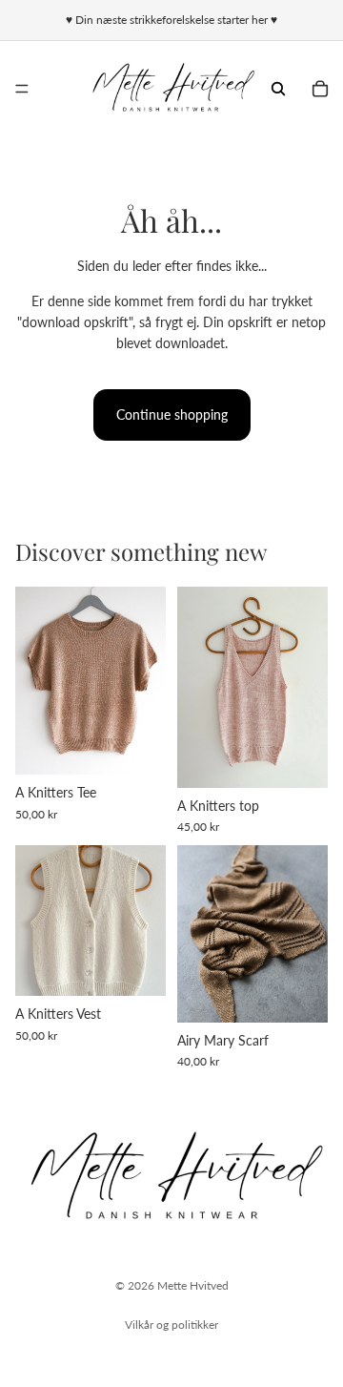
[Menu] (22, 89)
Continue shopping (172, 414)
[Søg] (278, 89)
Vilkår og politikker (171, 1324)
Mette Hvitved (193, 1285)
